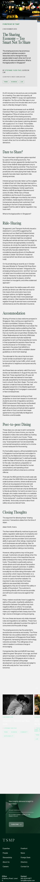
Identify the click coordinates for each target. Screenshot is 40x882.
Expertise (6, 848)
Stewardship (7, 858)
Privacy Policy (13, 816)
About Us (6, 862)
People (5, 853)
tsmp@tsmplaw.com (28, 880)
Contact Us (25, 867)
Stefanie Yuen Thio (13, 70)
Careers (6, 867)
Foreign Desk (25, 858)
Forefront (24, 848)
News (23, 853)
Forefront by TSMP (11, 24)
